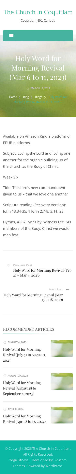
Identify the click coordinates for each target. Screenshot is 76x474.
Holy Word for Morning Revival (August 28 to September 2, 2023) (22, 388)
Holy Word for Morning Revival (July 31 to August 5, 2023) (24, 355)
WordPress (53, 466)
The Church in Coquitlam (38, 12)
